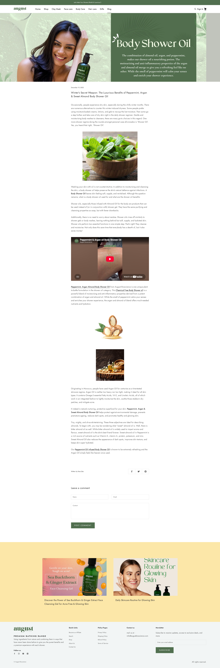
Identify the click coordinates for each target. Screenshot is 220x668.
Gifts (102, 9)
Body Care (80, 9)
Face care (68, 9)
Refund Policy (102, 640)
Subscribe (164, 650)
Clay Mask (56, 9)
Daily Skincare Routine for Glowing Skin (135, 600)
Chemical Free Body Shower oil (129, 290)
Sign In (200, 9)
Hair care (92, 9)
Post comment (82, 525)
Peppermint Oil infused (85, 449)
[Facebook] (14, 653)
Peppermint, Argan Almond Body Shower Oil (90, 286)
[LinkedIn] (27, 653)
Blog (109, 9)
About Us (72, 643)
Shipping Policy (102, 636)
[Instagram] (19, 653)
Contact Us (72, 647)
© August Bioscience (20, 662)
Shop (46, 9)
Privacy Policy (102, 632)
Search (71, 636)
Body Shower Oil (102, 449)
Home (37, 9)
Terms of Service (103, 643)
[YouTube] (23, 653)
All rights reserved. (199, 662)
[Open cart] (205, 9)
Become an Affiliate (75, 632)
